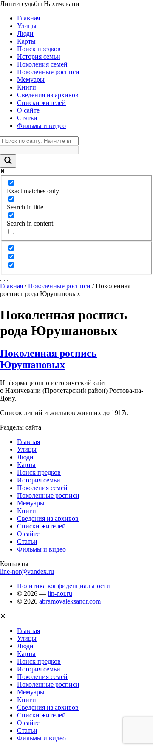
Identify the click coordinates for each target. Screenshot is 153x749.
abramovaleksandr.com (70, 601)
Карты (26, 41)
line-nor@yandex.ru (27, 571)
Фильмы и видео (41, 125)
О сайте (28, 110)
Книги (26, 87)
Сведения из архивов (48, 95)
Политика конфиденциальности (63, 585)
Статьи (27, 118)
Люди (25, 33)
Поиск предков (39, 48)
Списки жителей (41, 102)
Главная (28, 18)
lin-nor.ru (60, 593)
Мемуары (31, 79)
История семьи (38, 56)
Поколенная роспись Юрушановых (48, 359)
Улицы (27, 25)
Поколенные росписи (48, 71)
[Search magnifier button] (8, 161)
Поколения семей (42, 64)
